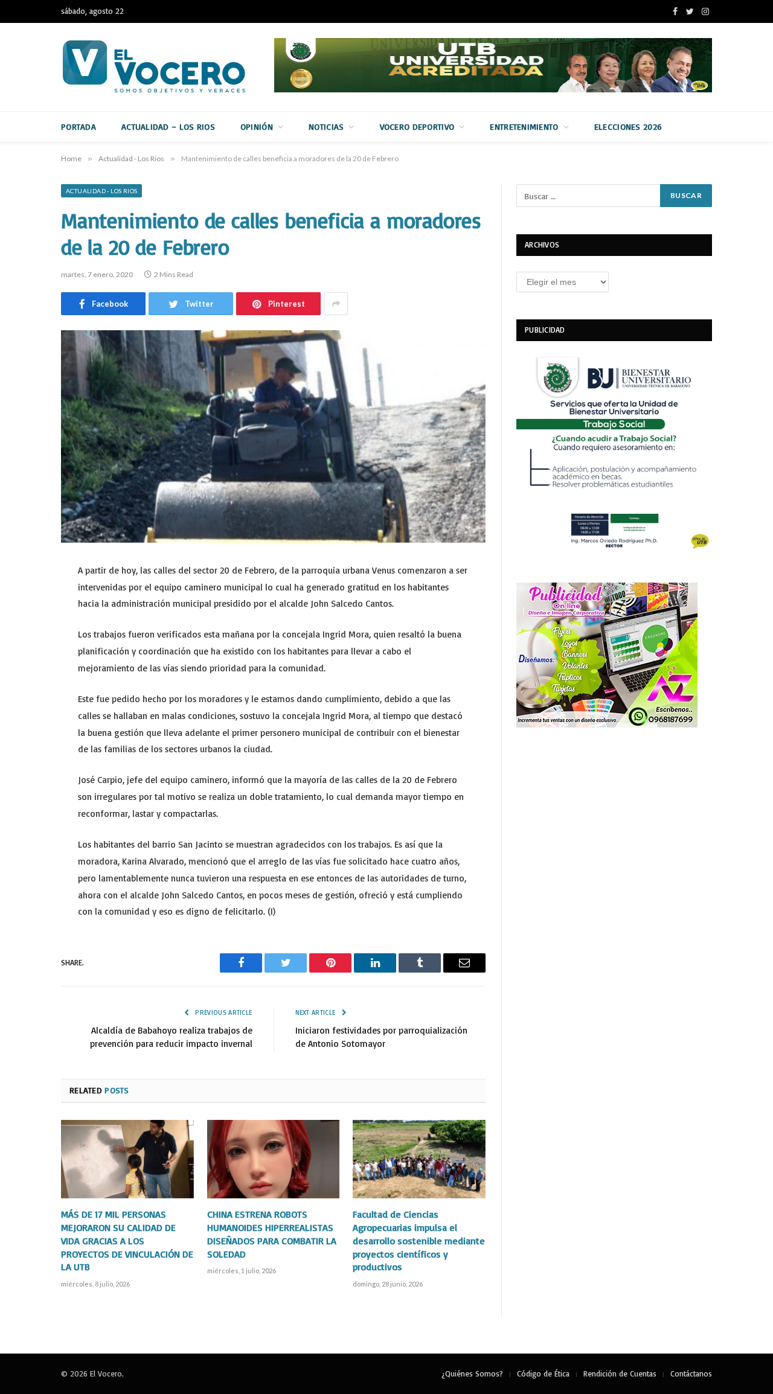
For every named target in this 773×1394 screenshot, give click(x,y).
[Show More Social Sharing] (336, 303)
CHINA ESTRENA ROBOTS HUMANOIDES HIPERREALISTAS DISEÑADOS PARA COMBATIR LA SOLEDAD (271, 1233)
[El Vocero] (163, 67)
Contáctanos (691, 1373)
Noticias (326, 126)
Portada (78, 126)
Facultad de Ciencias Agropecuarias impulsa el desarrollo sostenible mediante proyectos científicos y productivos (419, 1240)
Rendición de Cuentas (619, 1373)
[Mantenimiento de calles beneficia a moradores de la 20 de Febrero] (273, 436)
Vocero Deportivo (417, 126)
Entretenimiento (524, 126)
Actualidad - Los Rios (101, 190)
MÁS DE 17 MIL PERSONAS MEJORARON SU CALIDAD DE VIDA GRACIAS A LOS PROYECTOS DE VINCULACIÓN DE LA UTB (127, 1240)
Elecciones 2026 (628, 126)
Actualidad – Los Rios (168, 126)
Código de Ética (543, 1373)
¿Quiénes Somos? (472, 1373)
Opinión (256, 126)
